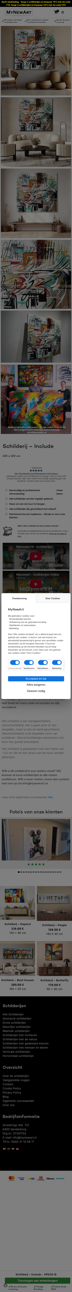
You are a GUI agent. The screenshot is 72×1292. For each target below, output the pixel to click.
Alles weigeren (36, 684)
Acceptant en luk (36, 678)
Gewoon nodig (36, 691)
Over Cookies (52, 598)
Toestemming (19, 598)
